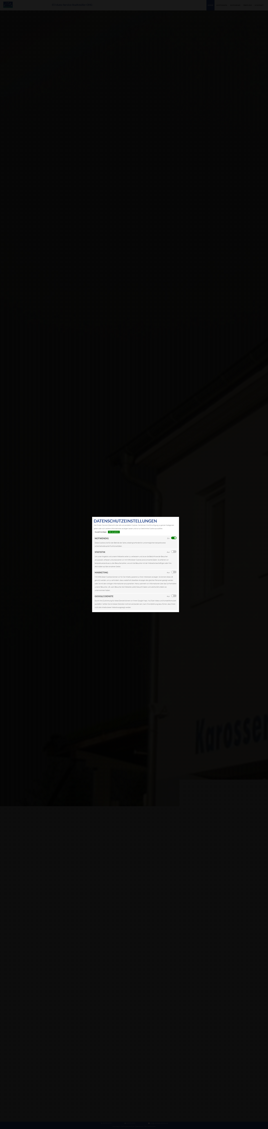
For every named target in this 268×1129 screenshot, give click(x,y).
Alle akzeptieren (114, 532)
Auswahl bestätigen (101, 532)
